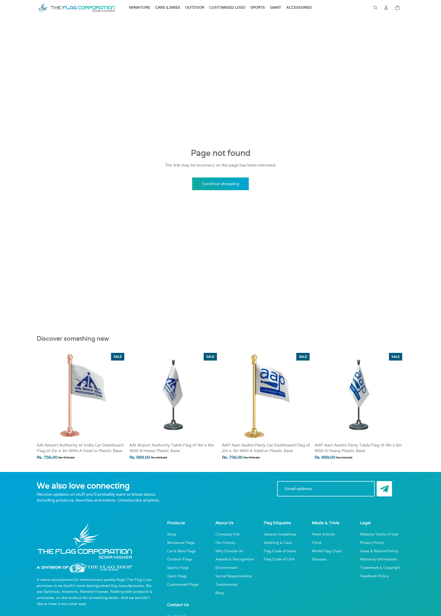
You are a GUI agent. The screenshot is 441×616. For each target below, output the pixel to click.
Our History (225, 542)
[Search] (375, 7)
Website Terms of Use (379, 534)
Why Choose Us (229, 550)
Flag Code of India (280, 550)
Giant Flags (177, 575)
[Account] (386, 7)
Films (316, 542)
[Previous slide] (137, 395)
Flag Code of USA (279, 559)
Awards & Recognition (234, 559)
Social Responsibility (233, 575)
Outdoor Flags (179, 559)
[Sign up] (384, 488)
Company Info (227, 534)
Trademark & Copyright (380, 567)
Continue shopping (220, 183)
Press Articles (323, 534)
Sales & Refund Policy (379, 550)
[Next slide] (211, 395)
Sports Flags (178, 567)
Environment (226, 567)
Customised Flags (182, 584)
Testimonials (226, 584)
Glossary (319, 559)
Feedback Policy (374, 575)
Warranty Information (378, 559)
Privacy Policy (372, 542)
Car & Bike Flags (181, 550)
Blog (219, 592)
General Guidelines (280, 534)
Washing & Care (277, 542)
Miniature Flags (180, 542)
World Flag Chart (326, 550)
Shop (171, 534)
